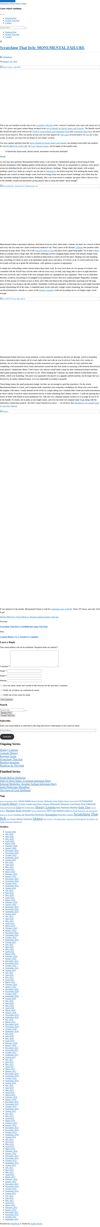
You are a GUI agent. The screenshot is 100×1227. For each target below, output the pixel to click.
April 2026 (9, 841)
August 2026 (10, 832)
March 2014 (10, 1149)
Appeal (2, 801)
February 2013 (11, 1179)
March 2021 (10, 982)
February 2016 (11, 1097)
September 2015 (12, 1109)
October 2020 (11, 994)
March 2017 (10, 1069)
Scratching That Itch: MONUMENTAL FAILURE (42, 47)
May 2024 (9, 895)
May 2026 (9, 839)
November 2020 (12, 991)
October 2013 (11, 1160)
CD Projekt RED (86, 801)
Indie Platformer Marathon (15, 787)
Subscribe (7, 737)
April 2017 (9, 1066)
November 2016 (12, 1076)
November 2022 (12, 935)
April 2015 (9, 1118)
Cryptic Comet (25, 804)
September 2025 (12, 857)
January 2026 (10, 848)
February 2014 (11, 1151)
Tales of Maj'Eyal (48, 819)
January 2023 (10, 930)
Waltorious (7, 57)
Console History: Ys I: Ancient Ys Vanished (19, 637)
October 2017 (11, 1052)
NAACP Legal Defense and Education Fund (50, 131)
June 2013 (9, 1170)
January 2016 (10, 1099)
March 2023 (10, 926)
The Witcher (90, 819)
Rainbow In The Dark (12, 765)
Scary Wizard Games (39, 146)
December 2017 (11, 1048)
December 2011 (11, 1212)
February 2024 (11, 902)
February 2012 (11, 1207)
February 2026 (11, 846)
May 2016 (9, 1090)
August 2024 (10, 888)
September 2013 (12, 1163)
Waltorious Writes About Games (13, 3)
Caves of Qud (73, 801)
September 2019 (12, 1017)
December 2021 (11, 961)
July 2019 (9, 1020)
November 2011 (11, 1214)
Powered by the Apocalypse (87, 811)
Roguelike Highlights (35, 814)
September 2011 (11, 1219)
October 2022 (11, 937)
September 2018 (12, 1031)
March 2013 (10, 1177)
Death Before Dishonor (13, 777)
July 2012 (9, 1196)
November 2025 (12, 853)
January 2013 (10, 1182)
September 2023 (12, 911)
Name (3, 671)
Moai (97, 250)
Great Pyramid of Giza (44, 250)
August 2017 (10, 1057)
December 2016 (11, 1074)
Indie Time (84, 807)
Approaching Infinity (11, 801)
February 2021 (11, 984)
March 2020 (10, 1010)
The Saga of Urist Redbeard (15, 790)
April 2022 (9, 951)
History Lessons (9, 749)
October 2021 (11, 966)
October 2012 (11, 1189)
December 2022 (11, 933)
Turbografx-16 (17, 822)
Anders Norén (36, 1224)
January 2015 (10, 1125)
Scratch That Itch (12, 20)
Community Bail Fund (82, 131)
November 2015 (12, 1104)
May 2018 (9, 1038)
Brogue (66, 801)
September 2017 (12, 1055)
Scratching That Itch (44, 125)
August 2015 (10, 1111)
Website (3, 680)
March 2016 (10, 1095)
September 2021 (12, 968)
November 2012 (12, 1186)
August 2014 (10, 1137)
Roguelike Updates (65, 815)
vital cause (64, 135)
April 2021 (9, 980)
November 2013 (12, 1158)
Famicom (91, 803)
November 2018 (12, 1027)
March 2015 (10, 1120)
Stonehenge (51, 171)
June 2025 (9, 865)
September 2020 (12, 996)
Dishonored (55, 804)
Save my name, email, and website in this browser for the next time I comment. (35, 685)
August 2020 (10, 998)
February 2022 (11, 956)
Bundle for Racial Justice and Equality (68, 128)
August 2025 (10, 860)
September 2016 (12, 1081)
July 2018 (9, 1034)
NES (49, 810)
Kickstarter (26, 811)
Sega (8, 819)
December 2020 (11, 989)
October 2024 (11, 883)
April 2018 (9, 1041)
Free (18, 807)
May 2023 (9, 921)
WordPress (14, 1224)
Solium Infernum (24, 819)
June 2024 (9, 893)
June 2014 (9, 1142)
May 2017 (9, 1064)
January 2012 (10, 1210)
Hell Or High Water (28, 808)
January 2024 (10, 904)
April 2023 (9, 923)
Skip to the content (7, 1)
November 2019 (12, 1015)
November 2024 (12, 881)
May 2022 (9, 949)
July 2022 (9, 944)
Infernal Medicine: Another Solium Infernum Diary (28, 783)
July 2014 (9, 1139)
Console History (9, 752)
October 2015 (11, 1106)
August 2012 (10, 1193)
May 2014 (9, 1144)
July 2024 (9, 890)
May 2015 (9, 1116)
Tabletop (38, 818)
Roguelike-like (19, 815)
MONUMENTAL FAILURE (15, 146)
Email (3, 676)
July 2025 (9, 862)
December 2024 (11, 879)
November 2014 (12, 1130)
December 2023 (11, 907)
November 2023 (12, 909)
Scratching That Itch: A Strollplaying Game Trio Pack (24, 626)
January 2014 (10, 1153)
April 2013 (9, 1175)
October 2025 (11, 855)
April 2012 (9, 1203)
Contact (8, 23)
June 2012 (9, 1198)
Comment (5, 666)
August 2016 (10, 1083)
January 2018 (10, 1045)
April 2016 (9, 1092)
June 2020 (9, 1003)
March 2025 (10, 872)
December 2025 (11, 850)
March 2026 (10, 843)
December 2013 (11, 1156)
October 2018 (11, 1029)
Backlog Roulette (9, 762)
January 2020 (10, 1012)
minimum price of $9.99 (62, 609)
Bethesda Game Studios (54, 801)
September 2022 (12, 940)
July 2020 (9, 1001)
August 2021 (10, 970)
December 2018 (11, 1024)
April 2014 (9, 1146)
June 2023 (9, 919)
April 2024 (9, 897)
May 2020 (9, 1005)
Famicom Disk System (8, 808)
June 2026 (9, 836)
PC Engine (74, 811)
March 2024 (10, 900)
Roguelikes (51, 814)
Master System (41, 811)
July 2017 (9, 1059)
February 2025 (11, 874)
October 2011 (10, 1217)
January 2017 (10, 1071)
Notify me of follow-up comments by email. (21, 690)
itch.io (49, 128)
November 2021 (12, 963)
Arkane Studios (24, 801)
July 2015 (9, 1113)
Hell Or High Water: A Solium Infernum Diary (25, 780)
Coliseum (79, 247)
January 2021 (10, 987)
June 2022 (9, 947)
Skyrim (13, 819)
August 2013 (10, 1165)
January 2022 (10, 958)
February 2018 (11, 1043)
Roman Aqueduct (46, 290)
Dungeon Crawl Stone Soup (73, 804)
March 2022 (10, 954)
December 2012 (11, 1184)
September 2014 (12, 1135)
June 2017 (9, 1062)
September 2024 (12, 886)
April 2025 (9, 869)
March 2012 (10, 1205)
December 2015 (11, 1102)
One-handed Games (61, 810)
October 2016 (11, 1078)
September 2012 (12, 1191)
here (87, 135)
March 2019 (10, 1022)
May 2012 (9, 1200)
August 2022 (10, 942)
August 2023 (10, 914)
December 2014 (11, 1128)
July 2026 (9, 834)
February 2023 (11, 928)
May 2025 (9, 867)
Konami (34, 811)
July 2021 (9, 973)
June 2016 (9, 1088)
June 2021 (9, 975)
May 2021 (9, 977)
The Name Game (60, 819)
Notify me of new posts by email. (16, 695)
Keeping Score (8, 756)
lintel (15, 171)
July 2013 (9, 1167)
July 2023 (9, 916)
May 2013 (9, 1172)
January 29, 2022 (10, 61)
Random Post (10, 18)
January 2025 (10, 876)
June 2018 (9, 1036)
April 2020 (9, 1008)
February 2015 (11, 1123)
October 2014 (11, 1132)
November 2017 (12, 1050)
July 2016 (9, 1085)
